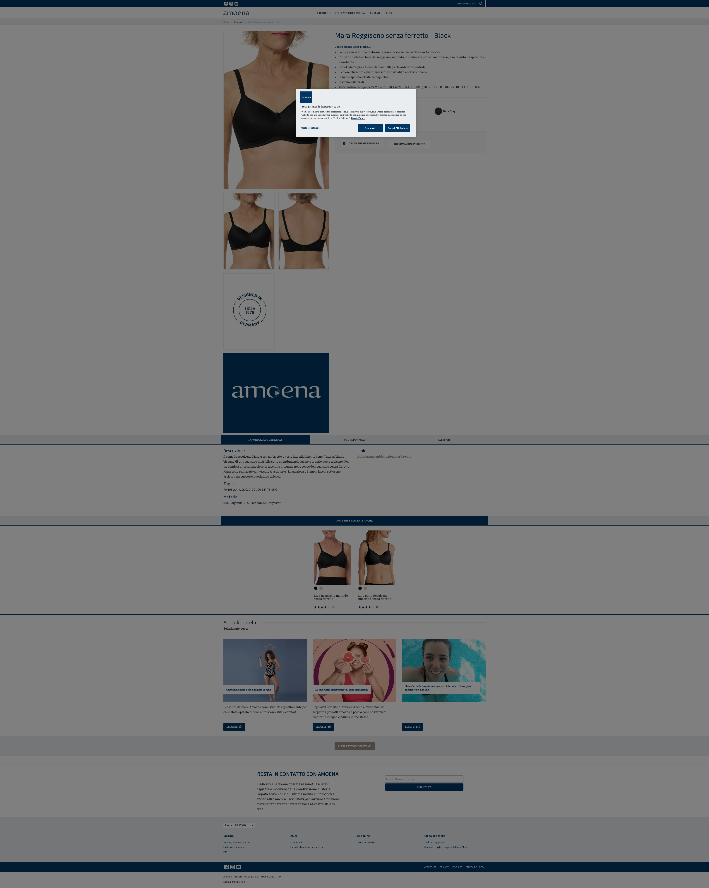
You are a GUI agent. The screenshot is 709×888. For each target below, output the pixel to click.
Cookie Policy (358, 118)
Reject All (370, 128)
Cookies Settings (310, 127)
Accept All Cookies (398, 128)
